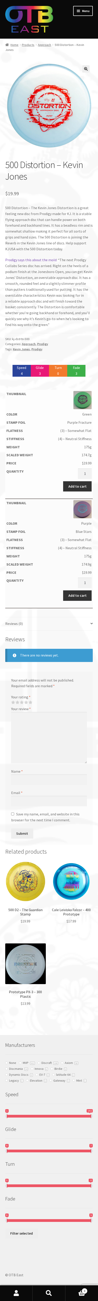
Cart (75, 1289)
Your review (21, 709)
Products (28, 45)
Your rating (21, 697)
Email (17, 792)
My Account (16, 1293)
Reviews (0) (14, 623)
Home (14, 45)
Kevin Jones (21, 349)
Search (49, 1293)
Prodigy (42, 344)
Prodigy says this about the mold (31, 260)
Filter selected (21, 1233)
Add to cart (77, 486)
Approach (44, 45)
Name (17, 771)
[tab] (49, 624)
